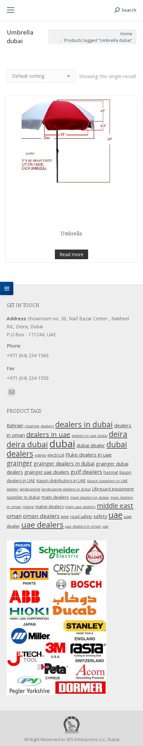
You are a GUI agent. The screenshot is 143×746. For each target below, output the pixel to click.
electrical (55, 455)
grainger (19, 463)
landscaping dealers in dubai (66, 489)
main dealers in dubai (89, 497)
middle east (115, 505)
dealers (47, 425)
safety (100, 516)
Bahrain (15, 425)
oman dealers (41, 516)
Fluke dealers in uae (89, 454)
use (105, 526)
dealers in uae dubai (89, 435)
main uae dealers (80, 506)
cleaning (32, 426)
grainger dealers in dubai (64, 463)
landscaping (30, 489)
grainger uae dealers (46, 472)
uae (115, 514)
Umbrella (71, 234)
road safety (81, 516)
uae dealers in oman (83, 526)
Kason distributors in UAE (61, 480)
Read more (71, 254)
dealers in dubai (84, 424)
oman (14, 516)
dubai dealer (90, 445)
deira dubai (27, 444)
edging (40, 455)
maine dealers (49, 506)
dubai (62, 443)
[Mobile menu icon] (11, 10)
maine (28, 506)
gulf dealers (86, 472)
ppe (65, 516)
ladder (12, 488)
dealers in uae (48, 434)
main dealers (55, 497)
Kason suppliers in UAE (107, 480)
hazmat (110, 472)
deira (118, 434)
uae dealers (42, 524)
